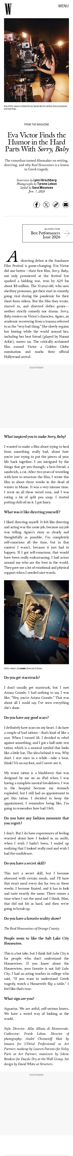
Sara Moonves (42, 187)
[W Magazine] (8, 9)
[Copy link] (56, 205)
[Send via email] (65, 205)
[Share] (36, 205)
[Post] (46, 205)
